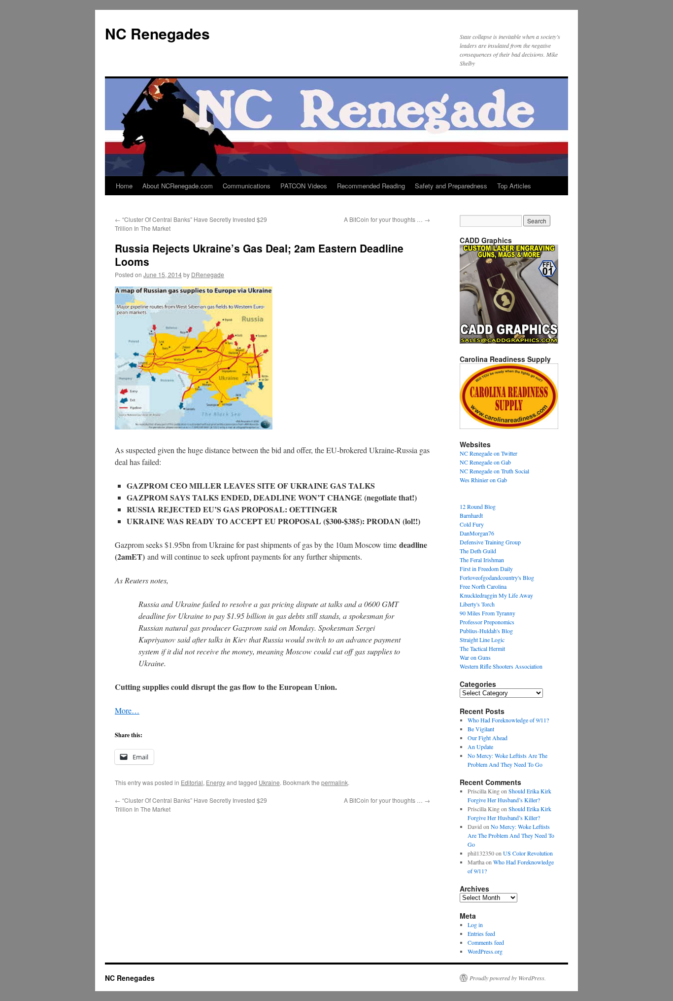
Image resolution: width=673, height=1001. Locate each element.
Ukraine (269, 782)
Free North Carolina (483, 586)
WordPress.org (485, 951)
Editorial (192, 782)
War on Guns (475, 657)
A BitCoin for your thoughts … (387, 219)
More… (127, 710)
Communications (246, 185)
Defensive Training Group (490, 542)
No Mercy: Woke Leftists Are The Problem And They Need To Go (511, 835)
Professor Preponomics (487, 622)
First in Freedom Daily (486, 568)
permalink (334, 782)
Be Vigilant (481, 729)
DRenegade (207, 274)
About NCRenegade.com (177, 185)
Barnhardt (471, 515)
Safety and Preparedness (451, 185)
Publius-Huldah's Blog (486, 631)
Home (124, 185)
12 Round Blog (478, 506)
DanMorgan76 (477, 533)
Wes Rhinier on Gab (483, 480)
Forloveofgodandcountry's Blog (497, 577)
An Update (480, 747)
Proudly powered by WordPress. (508, 978)
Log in (475, 925)
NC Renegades (157, 33)
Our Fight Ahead (487, 738)
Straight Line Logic (482, 640)
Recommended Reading (371, 185)
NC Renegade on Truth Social (494, 471)
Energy (215, 782)
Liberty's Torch (477, 604)
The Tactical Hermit (482, 648)
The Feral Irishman (482, 560)
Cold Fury (472, 524)
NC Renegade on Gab (485, 462)
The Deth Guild (478, 551)
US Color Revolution (528, 853)
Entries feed (481, 933)
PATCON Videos (303, 185)
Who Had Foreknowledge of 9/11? (508, 720)
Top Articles (514, 185)
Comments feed (486, 942)
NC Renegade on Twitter (488, 453)
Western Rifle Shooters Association (501, 666)
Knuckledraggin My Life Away (496, 595)
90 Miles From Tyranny (487, 613)
